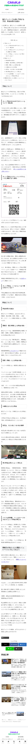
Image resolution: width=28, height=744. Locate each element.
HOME (7, 736)
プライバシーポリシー (7, 739)
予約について (7, 43)
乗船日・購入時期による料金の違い (14, 62)
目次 (12, 40)
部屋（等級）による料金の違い (13, 65)
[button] (18, 649)
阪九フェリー (6, 637)
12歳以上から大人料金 (11, 67)
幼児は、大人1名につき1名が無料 (14, 69)
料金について (7, 58)
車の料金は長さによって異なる (13, 71)
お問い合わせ (20, 739)
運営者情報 (20, 736)
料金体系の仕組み (10, 60)
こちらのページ (14, 350)
